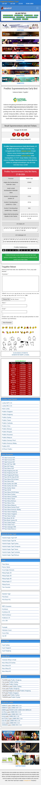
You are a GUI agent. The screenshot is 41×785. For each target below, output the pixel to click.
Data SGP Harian (9, 466)
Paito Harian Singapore (10, 514)
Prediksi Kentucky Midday (9, 443)
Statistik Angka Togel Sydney (10, 543)
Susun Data (5, 633)
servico (4, 723)
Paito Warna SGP (9, 468)
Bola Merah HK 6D (9, 518)
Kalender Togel (26, 151)
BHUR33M (5, 714)
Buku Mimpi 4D (6, 671)
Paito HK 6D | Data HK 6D (11, 477)
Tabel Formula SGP (9, 457)
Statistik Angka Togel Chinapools (11, 546)
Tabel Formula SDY (9, 462)
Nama (4, 302)
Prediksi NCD (6, 446)
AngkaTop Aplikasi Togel (9, 1)
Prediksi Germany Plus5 (9, 440)
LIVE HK (21, 3)
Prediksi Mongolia (7, 431)
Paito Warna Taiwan (9, 498)
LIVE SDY (4, 3)
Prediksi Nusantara (7, 434)
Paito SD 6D (7, 490)
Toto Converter (6, 587)
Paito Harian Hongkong (10, 511)
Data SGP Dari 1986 (9, 464)
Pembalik (4, 627)
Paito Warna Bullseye (10, 501)
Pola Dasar (5, 596)
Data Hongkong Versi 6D (11, 472)
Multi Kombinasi (6, 615)
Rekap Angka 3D (6, 575)
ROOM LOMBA (29, 3)
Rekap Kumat (6, 584)
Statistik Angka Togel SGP (9, 538)
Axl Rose (4, 712)
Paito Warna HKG (9, 481)
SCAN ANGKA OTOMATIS (20, 353)
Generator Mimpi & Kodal (9, 660)
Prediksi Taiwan (6, 420)
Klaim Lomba (5, 408)
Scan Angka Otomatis (8, 570)
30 (34, 250)
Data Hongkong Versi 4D (11, 470)
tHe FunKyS (5, 718)
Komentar (5, 274)
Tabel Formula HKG (9, 460)
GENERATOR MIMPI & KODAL (20, 355)
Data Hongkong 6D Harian (11, 475)
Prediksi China (6, 426)
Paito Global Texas (9, 524)
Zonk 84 (4, 720)
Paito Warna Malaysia (10, 505)
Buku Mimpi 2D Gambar (8, 662)
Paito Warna (5, 564)
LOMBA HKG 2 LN (16, 705)
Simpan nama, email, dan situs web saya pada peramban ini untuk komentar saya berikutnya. (20, 317)
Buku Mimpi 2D (6, 665)
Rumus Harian (6, 567)
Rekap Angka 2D (6, 573)
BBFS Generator (6, 606)
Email (4, 308)
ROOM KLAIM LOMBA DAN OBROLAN (20, 710)
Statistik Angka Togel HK (9, 540)
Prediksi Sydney (6, 417)
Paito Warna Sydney (9, 494)
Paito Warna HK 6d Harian (11, 479)
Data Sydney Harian (9, 488)
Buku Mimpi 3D (6, 668)
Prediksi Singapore (7, 411)
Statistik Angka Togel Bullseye (10, 555)
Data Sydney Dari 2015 (10, 485)
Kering (3, 716)
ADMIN (4, 710)
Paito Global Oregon (9, 522)
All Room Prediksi (7, 449)
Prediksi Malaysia (7, 437)
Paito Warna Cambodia (10, 496)
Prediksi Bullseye (7, 429)
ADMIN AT (5, 705)
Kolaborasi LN (6, 617)
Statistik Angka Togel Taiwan (10, 549)
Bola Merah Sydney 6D (10, 520)
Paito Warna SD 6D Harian (11, 492)
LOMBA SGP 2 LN (16, 707)
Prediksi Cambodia (7, 423)
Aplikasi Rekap (26, 155)
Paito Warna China (9, 503)
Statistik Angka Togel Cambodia (11, 552)
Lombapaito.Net (27, 780)
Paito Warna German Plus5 (11, 507)
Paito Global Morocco (10, 529)
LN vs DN (5, 620)
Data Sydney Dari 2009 (10, 483)
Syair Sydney (6, 645)
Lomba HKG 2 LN (7, 406)
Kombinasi (5, 609)
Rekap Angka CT (7, 581)
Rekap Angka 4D (6, 578)
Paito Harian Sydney (9, 516)
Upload (20, 294)
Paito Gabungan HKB (10, 527)
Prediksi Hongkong (7, 414)
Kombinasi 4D (6, 612)
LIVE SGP (12, 3)
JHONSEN (5, 725)
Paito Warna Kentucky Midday (12, 509)
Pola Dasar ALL (6, 599)
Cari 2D (4, 636)
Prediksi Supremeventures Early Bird (20, 88)
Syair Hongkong (6, 651)
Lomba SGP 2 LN (7, 403)
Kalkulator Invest (7, 630)
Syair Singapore (6, 648)
